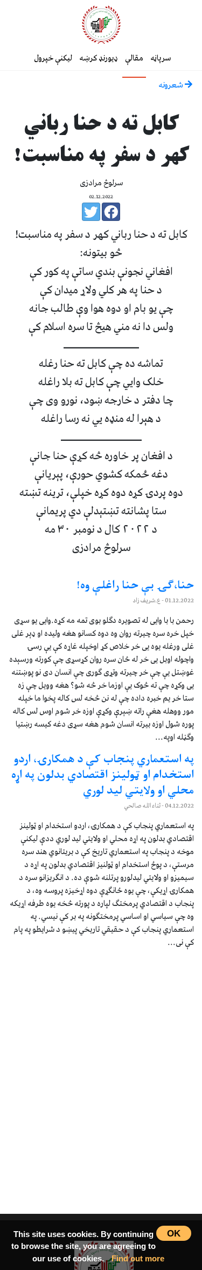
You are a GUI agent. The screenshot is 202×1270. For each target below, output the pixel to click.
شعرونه (171, 85)
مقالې (134, 58)
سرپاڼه (160, 58)
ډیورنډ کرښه (98, 58)
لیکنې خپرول (53, 58)
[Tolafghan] (101, 24)
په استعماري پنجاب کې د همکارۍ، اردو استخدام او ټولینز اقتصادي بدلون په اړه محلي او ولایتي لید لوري (102, 776)
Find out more (138, 1258)
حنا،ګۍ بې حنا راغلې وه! (135, 586)
